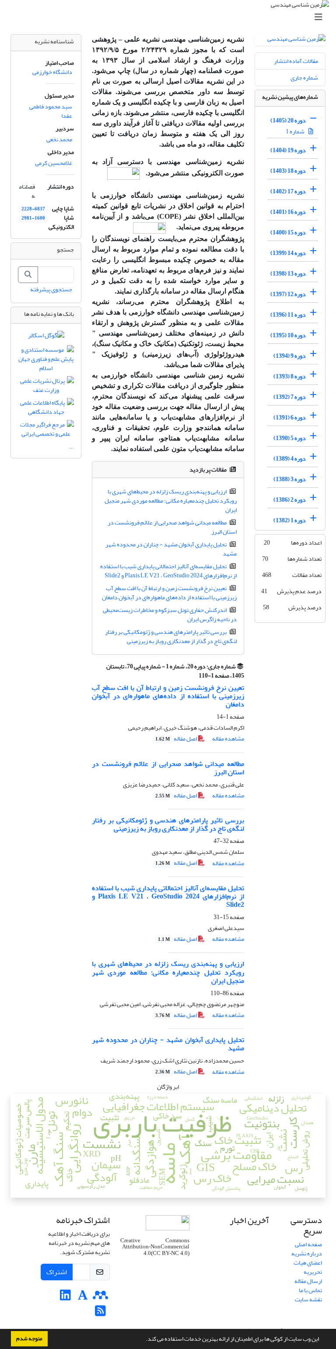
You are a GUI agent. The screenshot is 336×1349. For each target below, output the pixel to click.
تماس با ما (310, 1290)
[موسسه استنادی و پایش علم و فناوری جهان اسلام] (46, 361)
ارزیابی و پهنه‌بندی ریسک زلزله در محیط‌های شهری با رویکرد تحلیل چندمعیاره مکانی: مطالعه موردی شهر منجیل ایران (171, 501)
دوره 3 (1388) (289, 479)
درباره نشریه (306, 1253)
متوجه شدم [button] (29, 1338)
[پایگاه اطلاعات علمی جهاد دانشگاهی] (46, 409)
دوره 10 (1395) (288, 335)
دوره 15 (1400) (288, 232)
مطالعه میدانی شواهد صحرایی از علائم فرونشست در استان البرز (172, 527)
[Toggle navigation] (170, 17)
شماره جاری (304, 78)
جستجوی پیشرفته (51, 289)
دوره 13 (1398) (288, 274)
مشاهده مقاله (228, 738)
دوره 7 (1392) (289, 397)
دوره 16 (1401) (288, 212)
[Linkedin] (65, 1298)
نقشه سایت (308, 1299)
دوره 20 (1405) (288, 120)
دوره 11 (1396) (288, 315)
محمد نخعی (59, 139)
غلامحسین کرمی (53, 163)
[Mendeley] (100, 1298)
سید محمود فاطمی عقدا (50, 111)
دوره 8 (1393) (289, 376)
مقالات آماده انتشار (296, 61)
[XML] (193, 675)
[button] (143, 1340)
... (71, 446)
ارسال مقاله (308, 1281)
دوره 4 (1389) (289, 459)
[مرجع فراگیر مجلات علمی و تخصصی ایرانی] (46, 431)
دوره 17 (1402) (288, 191)
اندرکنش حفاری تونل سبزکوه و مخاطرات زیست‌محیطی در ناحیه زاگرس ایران (170, 614)
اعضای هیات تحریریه (308, 1267)
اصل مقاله (176, 738)
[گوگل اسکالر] (46, 337)
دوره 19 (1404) (288, 150)
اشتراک (56, 1272)
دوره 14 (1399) (288, 253)
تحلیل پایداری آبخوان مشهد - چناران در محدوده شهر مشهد (171, 548)
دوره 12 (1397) (288, 294)
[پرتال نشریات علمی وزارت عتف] (46, 387)
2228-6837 (33, 209)
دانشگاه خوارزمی (52, 72)
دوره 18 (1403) (288, 171)
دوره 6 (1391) (289, 417)
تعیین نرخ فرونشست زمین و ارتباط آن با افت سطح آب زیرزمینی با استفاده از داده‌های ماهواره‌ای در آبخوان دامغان (169, 592)
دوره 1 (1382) (289, 520)
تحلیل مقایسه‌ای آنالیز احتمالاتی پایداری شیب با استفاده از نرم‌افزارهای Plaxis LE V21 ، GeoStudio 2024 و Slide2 (168, 570)
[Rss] (100, 1313)
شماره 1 (295, 131)
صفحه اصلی (308, 1244)
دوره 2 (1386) (289, 500)
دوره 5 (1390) (289, 438)
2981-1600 (33, 218)
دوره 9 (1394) (289, 356)
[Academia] (83, 1298)
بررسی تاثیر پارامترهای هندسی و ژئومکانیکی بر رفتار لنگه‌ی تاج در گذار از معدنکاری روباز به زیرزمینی (171, 636)
